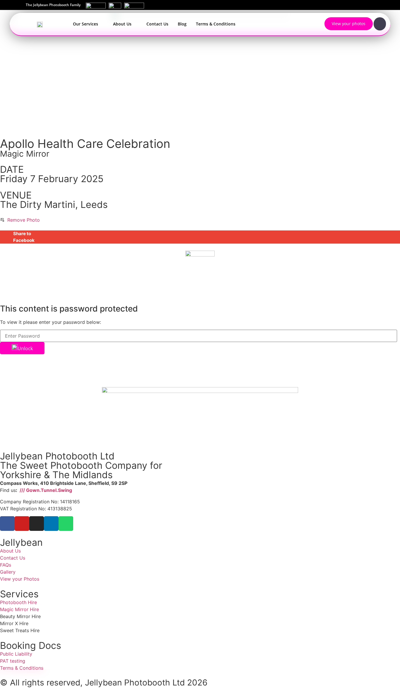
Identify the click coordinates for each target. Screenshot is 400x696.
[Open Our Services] (102, 24)
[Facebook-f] (7, 523)
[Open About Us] (135, 24)
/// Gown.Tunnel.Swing (45, 490)
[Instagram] (36, 523)
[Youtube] (22, 523)
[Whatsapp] (66, 523)
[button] (200, 237)
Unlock (25, 348)
